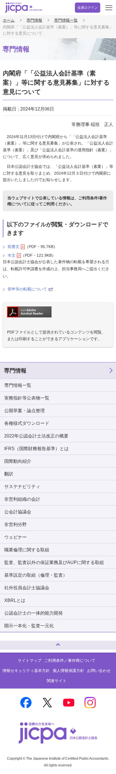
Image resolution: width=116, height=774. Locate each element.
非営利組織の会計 (22, 499)
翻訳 (8, 473)
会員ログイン (87, 8)
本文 (11, 255)
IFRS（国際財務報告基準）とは (36, 448)
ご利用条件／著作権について (69, 660)
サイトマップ (29, 660)
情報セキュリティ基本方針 (26, 670)
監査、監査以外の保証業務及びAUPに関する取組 (54, 562)
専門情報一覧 (66, 20)
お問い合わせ (99, 670)
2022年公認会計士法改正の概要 (36, 436)
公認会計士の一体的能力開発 (33, 613)
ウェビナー (15, 537)
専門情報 (34, 20)
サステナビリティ (22, 486)
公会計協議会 (17, 511)
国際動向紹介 (17, 461)
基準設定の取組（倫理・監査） (35, 575)
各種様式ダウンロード (26, 423)
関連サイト (56, 680)
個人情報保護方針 (68, 670)
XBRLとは (14, 600)
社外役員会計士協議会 (26, 587)
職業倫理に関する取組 (26, 549)
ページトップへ (10, 642)
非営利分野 (15, 524)
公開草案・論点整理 (24, 410)
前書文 (13, 246)
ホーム (9, 20)
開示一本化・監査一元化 (29, 625)
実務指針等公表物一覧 (26, 398)
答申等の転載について (27, 289)
